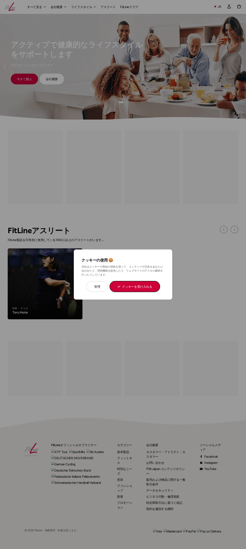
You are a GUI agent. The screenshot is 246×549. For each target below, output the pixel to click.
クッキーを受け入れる (137, 287)
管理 (97, 287)
